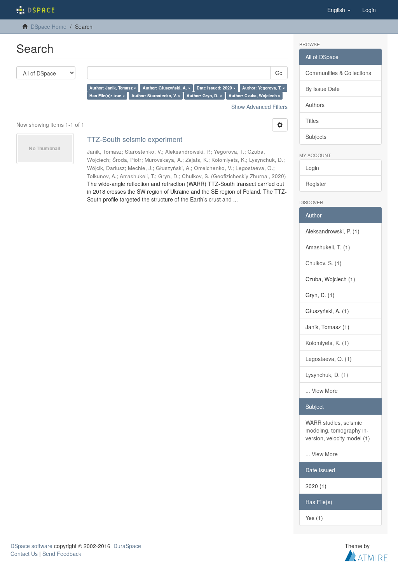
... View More (321, 390)
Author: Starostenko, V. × (155, 95)
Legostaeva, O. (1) (328, 359)
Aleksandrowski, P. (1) (332, 231)
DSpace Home (48, 26)
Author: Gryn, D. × (204, 95)
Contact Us (24, 553)
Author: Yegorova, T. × (263, 88)
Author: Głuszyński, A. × (166, 88)
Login (312, 168)
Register (315, 183)
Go (279, 73)
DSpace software (31, 546)
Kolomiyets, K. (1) (327, 343)
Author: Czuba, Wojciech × (254, 95)
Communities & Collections (338, 73)
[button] (338, 9)
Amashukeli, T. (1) (327, 247)
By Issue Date (322, 89)
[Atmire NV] (366, 554)
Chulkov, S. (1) (323, 263)
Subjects (315, 136)
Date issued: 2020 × (216, 88)
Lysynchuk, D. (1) (326, 374)
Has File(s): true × (107, 95)
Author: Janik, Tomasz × (112, 88)
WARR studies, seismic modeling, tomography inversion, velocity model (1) (337, 430)
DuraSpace (127, 546)
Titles (312, 120)
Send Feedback (61, 553)
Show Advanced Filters (259, 106)
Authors (315, 105)
